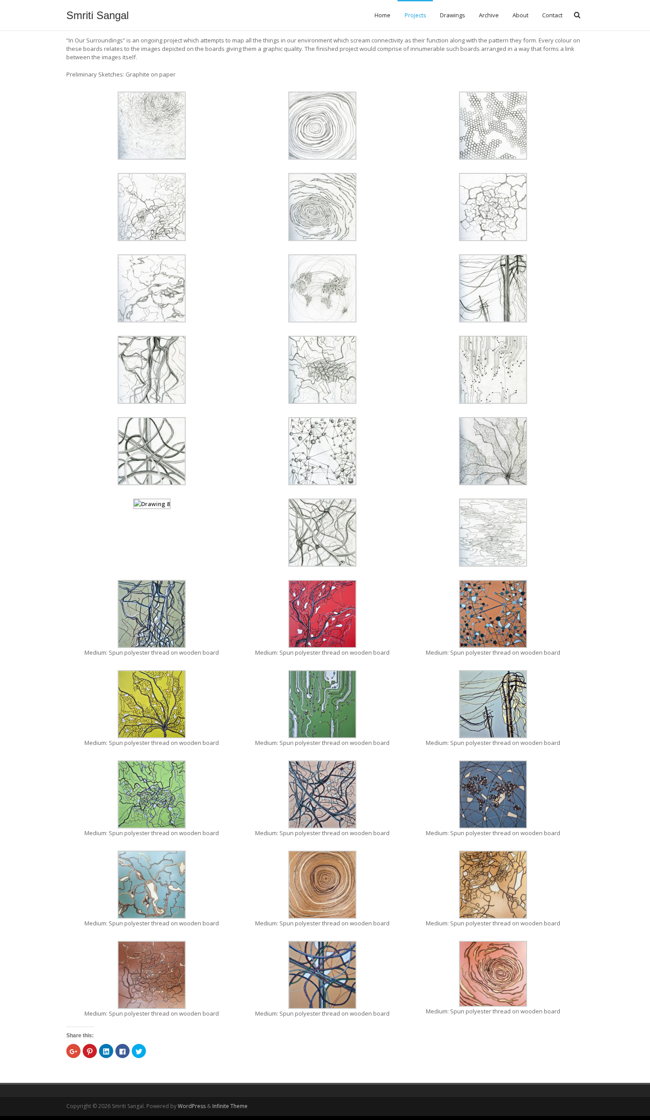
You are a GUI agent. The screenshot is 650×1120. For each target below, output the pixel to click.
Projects (415, 15)
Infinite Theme (230, 1106)
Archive (489, 15)
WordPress (192, 1106)
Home (382, 15)
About (520, 15)
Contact (552, 15)
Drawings (452, 15)
